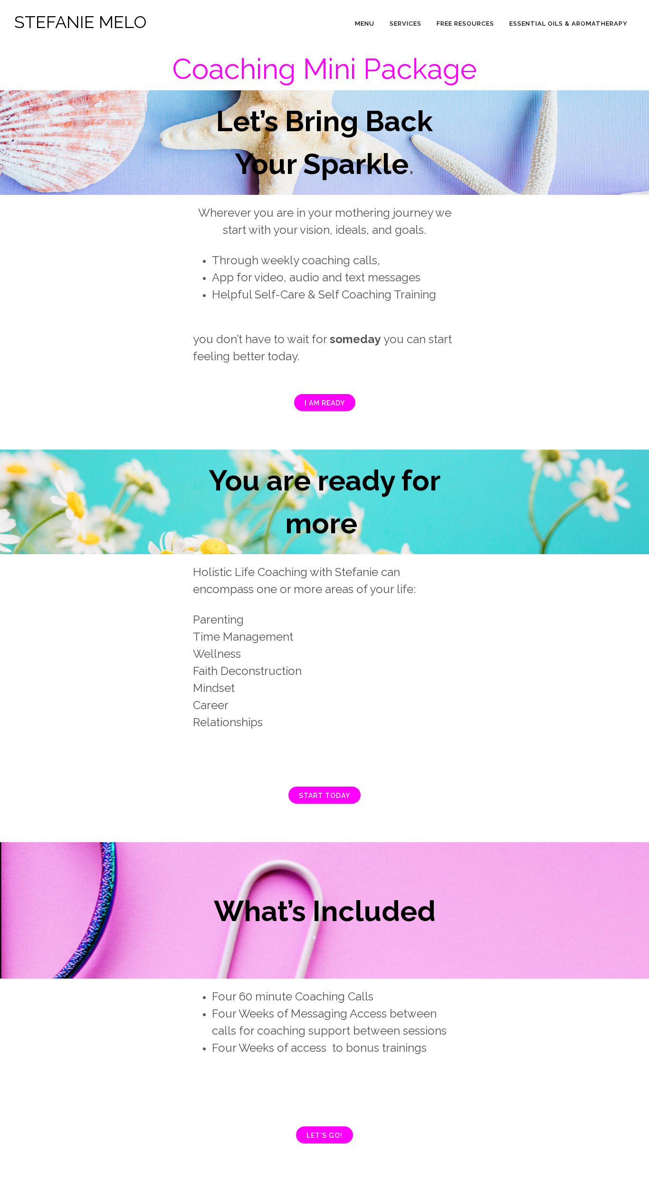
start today (324, 795)
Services (405, 23)
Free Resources (465, 23)
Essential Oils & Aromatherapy (568, 23)
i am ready (325, 403)
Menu (364, 23)
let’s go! (324, 1135)
